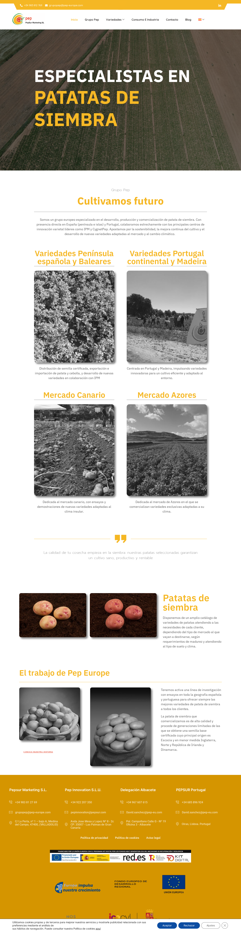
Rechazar (189, 925)
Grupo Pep (92, 19)
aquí (98, 928)
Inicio (74, 19)
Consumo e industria (145, 19)
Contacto (172, 19)
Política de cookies (127, 837)
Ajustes (211, 925)
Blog (188, 19)
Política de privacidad (94, 837)
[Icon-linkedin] (219, 5)
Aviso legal (153, 837)
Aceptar (167, 925)
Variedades (114, 19)
